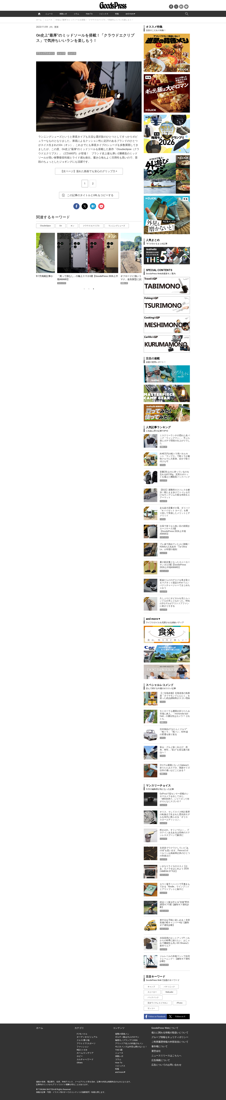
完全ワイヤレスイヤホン (158, 1003)
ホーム (39, 20)
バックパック (153, 997)
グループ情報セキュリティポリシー (169, 1037)
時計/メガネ (82, 1050)
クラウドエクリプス (91, 226)
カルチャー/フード (85, 1059)
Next (135, 252)
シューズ (61, 53)
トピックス (103, 14)
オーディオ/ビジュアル (87, 1037)
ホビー (80, 1056)
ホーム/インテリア (85, 1053)
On (60, 226)
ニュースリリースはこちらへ (166, 1055)
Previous (39, 252)
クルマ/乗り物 (83, 1040)
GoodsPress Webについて (164, 1028)
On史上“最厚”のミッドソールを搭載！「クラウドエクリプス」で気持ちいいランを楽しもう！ (94, 20)
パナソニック (169, 987)
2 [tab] (88, 288)
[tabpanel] (89, 258)
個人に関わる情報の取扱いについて (169, 1032)
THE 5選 (119, 1050)
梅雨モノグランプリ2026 (126, 1040)
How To (89, 14)
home (39, 14)
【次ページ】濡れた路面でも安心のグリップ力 (88, 171)
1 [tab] (84, 288)
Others (80, 1062)
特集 (117, 14)
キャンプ (151, 987)
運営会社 (156, 1051)
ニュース (49, 14)
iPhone (179, 1003)
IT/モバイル (82, 1034)
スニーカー (152, 992)
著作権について (159, 1046)
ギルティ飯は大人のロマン (127, 1037)
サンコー (151, 1008)
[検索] (187, 14)
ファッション (83, 1046)
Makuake (169, 992)
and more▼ (130, 14)
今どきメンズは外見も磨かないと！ (131, 1046)
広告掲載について (160, 1060)
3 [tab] (93, 288)
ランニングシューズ (116, 226)
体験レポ (63, 14)
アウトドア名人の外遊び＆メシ (129, 1043)
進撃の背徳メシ (122, 1034)
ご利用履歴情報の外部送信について (169, 1041)
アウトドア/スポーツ (45, 53)
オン (72, 226)
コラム (76, 14)
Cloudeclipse (45, 226)
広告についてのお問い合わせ (166, 1064)
